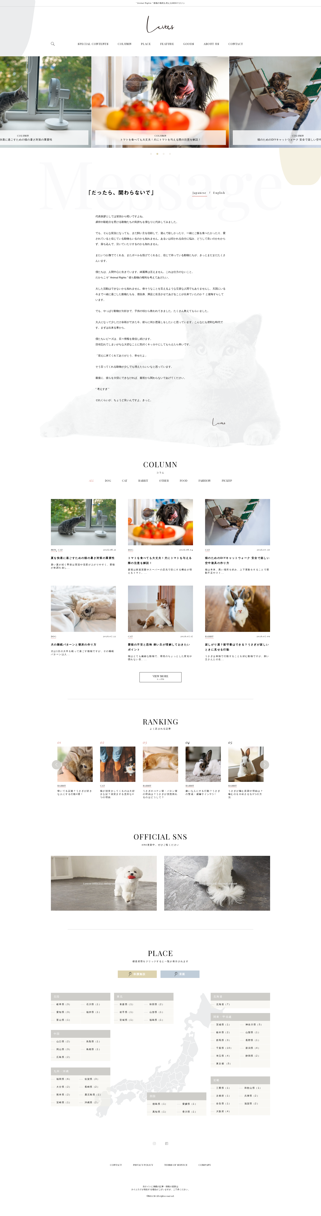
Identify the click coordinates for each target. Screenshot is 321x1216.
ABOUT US (211, 44)
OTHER (164, 480)
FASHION (204, 480)
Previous (56, 764)
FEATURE (167, 44)
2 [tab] (157, 155)
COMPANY (205, 1164)
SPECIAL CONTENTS (93, 44)
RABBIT (143, 480)
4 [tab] (170, 155)
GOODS (188, 44)
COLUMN (125, 44)
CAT (124, 480)
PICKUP (227, 480)
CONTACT (235, 44)
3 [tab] (164, 155)
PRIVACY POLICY (143, 1164)
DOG (108, 480)
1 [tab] (151, 155)
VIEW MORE (160, 677)
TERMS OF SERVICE (175, 1164)
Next (264, 764)
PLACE (146, 44)
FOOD (183, 480)
